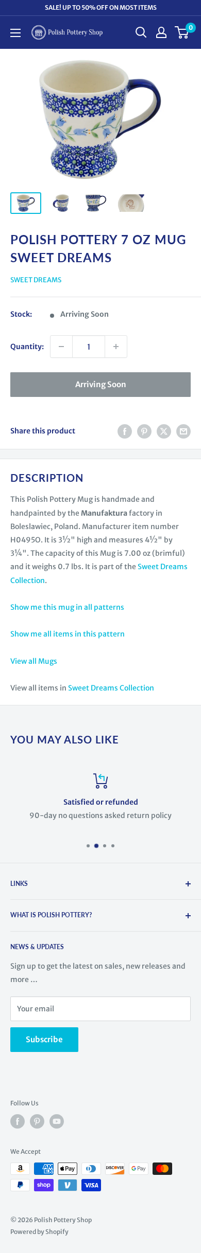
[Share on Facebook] (125, 431)
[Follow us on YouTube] (56, 1121)
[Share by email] (183, 431)
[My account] (161, 32)
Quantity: (27, 346)
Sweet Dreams (35, 280)
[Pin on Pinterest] (144, 431)
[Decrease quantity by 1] (61, 346)
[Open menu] (15, 33)
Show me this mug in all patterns (67, 607)
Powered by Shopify (39, 1232)
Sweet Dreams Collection (111, 688)
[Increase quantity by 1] (116, 346)
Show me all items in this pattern (67, 634)
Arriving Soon (100, 384)
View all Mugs (33, 661)
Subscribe (44, 1039)
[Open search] (141, 32)
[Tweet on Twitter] (164, 431)
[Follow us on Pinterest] (37, 1121)
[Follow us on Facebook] (17, 1121)
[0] (182, 32)
